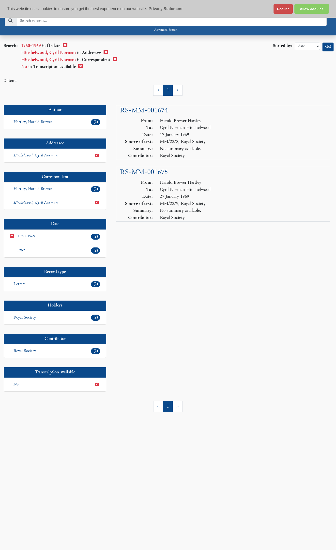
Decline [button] (283, 9)
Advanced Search (165, 30)
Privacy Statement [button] (166, 9)
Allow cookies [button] (311, 9)
